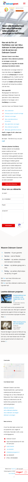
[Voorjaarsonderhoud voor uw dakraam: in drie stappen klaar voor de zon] (6, 298)
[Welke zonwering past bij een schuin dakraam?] (6, 325)
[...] (5, 317)
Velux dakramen (9, 110)
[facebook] (14, 477)
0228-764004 (10, 446)
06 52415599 (10, 449)
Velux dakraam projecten (11, 127)
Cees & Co (13, 468)
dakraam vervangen (9, 415)
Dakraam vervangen (10, 116)
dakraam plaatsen (9, 408)
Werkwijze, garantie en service (13, 129)
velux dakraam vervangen (11, 412)
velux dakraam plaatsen (10, 410)
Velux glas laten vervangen (12, 124)
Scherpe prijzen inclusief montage (14, 113)
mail (3, 141)
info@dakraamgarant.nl (13, 452)
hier (4, 278)
